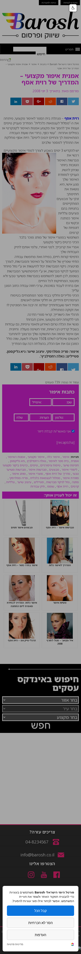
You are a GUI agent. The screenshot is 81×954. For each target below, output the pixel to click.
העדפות (40, 934)
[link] (72, 945)
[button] (73, 8)
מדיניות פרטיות (15, 944)
